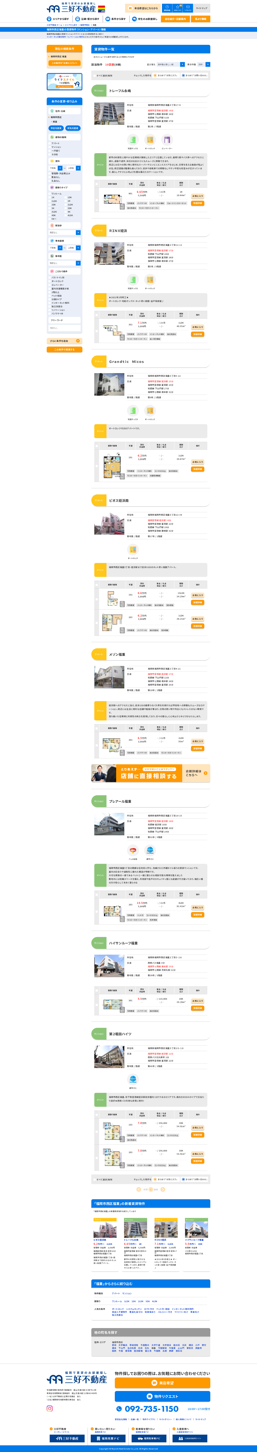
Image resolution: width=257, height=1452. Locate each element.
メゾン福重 (117, 654)
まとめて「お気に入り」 (167, 75)
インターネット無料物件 (56, 36)
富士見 (148, 1350)
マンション (127, 1293)
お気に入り (197, 195)
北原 (165, 1350)
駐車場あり (150, 1311)
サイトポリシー (165, 1419)
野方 (204, 1345)
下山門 (122, 1347)
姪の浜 (176, 1345)
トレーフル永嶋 (120, 90)
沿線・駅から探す (90, 19)
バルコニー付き (165, 1311)
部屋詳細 (197, 203)
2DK (134, 1301)
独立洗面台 (117, 1314)
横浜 (191, 1345)
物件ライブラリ (149, 1419)
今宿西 (157, 1350)
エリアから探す (61, 19)
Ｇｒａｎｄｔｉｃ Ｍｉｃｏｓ (126, 361)
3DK (148, 1301)
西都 (171, 1350)
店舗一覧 (135, 1419)
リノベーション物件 (75, 36)
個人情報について (184, 1419)
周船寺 (198, 1347)
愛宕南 (128, 1350)
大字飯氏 (123, 1345)
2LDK (140, 1301)
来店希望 (146, 8)
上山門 (181, 1347)
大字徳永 (167, 1345)
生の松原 (131, 1347)
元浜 (184, 1345)
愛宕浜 (190, 1347)
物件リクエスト (166, 1396)
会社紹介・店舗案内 (175, 19)
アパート (116, 1293)
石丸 (147, 1347)
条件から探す (118, 19)
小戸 (197, 1345)
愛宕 (114, 1345)
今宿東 (172, 1347)
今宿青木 (145, 1345)
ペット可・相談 (163, 1308)
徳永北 (179, 1350)
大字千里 (156, 1345)
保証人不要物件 (119, 1311)
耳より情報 (201, 19)
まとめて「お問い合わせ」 (196, 75)
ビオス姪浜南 (119, 500)
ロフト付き (149, 1308)
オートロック (118, 1308)
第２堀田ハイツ (120, 1033)
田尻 (114, 1350)
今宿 (121, 1350)
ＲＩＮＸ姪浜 (118, 230)
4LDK (154, 1301)
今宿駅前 (162, 1347)
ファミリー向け (181, 1311)
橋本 (114, 1347)
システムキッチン (134, 1308)
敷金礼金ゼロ (136, 1311)
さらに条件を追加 (59, 340)
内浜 (140, 1347)
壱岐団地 (134, 1345)
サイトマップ (201, 8)
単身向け (194, 1311)
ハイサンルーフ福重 (123, 943)
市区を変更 (56, 128)
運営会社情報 (121, 1419)
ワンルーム (117, 1301)
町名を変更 (73, 128)
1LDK (127, 1301)
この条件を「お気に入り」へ (64, 62)
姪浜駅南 (138, 1350)
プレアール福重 (120, 801)
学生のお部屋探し (148, 19)
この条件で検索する (64, 349)
